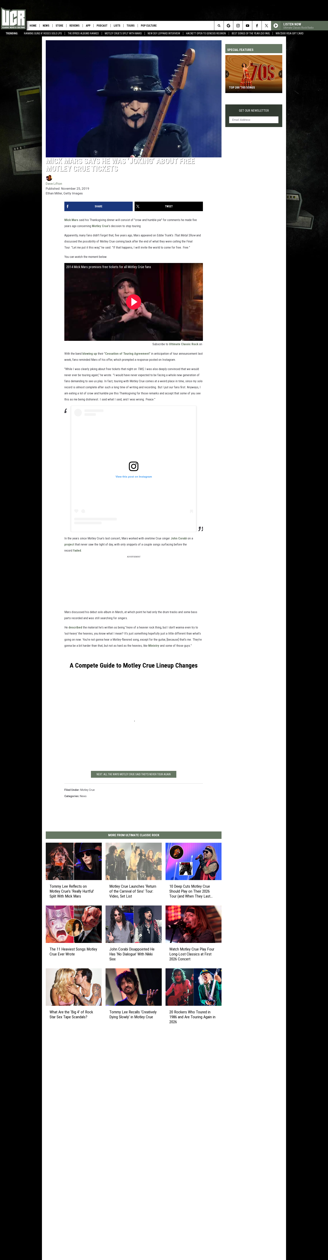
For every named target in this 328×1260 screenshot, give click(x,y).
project (69, 544)
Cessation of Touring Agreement (127, 353)
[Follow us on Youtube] (247, 25)
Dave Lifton (54, 184)
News (46, 25)
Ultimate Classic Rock (183, 344)
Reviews (74, 25)
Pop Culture (149, 25)
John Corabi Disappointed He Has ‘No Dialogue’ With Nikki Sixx (132, 954)
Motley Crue (100, 226)
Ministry (153, 645)
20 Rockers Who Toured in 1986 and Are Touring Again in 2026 (192, 1017)
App (88, 25)
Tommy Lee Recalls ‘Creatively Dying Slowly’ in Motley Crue (133, 1014)
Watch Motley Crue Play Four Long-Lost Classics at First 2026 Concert (191, 954)
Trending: (12, 33)
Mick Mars (71, 220)
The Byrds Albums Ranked (83, 33)
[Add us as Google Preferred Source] (228, 25)
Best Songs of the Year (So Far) (251, 33)
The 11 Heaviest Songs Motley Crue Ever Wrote (73, 951)
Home (33, 25)
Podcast (102, 25)
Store (59, 25)
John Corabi (179, 538)
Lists (117, 25)
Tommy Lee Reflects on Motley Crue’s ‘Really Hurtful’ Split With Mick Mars (72, 891)
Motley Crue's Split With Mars (123, 33)
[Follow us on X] (266, 25)
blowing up (89, 353)
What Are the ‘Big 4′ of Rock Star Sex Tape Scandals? (71, 1014)
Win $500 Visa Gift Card (290, 33)
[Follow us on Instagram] (238, 25)
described (75, 627)
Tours (131, 25)
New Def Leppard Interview (164, 33)
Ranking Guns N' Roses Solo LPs (43, 33)
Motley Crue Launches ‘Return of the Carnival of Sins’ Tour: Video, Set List (132, 891)
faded (77, 550)
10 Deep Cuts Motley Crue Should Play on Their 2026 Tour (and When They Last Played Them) (189, 891)
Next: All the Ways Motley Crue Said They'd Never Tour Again (134, 774)
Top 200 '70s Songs (242, 87)
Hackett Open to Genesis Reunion (206, 33)
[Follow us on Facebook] (257, 25)
